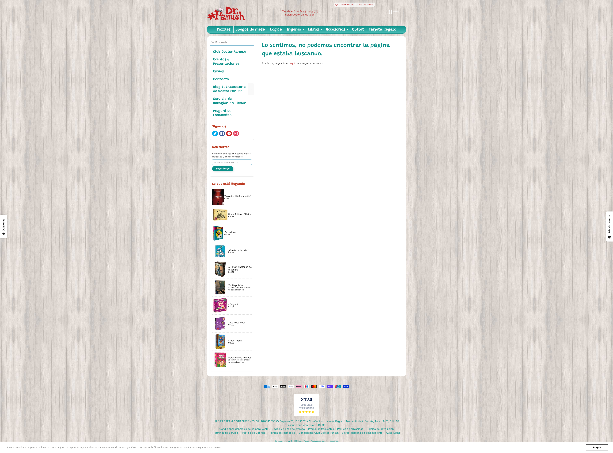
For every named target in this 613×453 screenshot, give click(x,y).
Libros (315, 30)
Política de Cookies (253, 432)
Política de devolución (380, 428)
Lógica (276, 29)
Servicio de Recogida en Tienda (229, 101)
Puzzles (224, 29)
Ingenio (296, 30)
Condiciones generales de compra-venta (244, 428)
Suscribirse (223, 169)
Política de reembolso (282, 432)
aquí (292, 63)
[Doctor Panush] (227, 13)
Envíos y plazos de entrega (288, 428)
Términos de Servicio (226, 432)
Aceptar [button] (597, 447)
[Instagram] (236, 133)
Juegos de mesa (250, 29)
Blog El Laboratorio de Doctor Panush (233, 89)
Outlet (358, 29)
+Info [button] (225, 447)
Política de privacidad (350, 428)
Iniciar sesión (347, 5)
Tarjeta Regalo (382, 29)
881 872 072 (310, 11)
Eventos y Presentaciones (226, 62)
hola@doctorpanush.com (300, 14)
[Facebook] (222, 133)
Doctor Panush (303, 441)
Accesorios (337, 30)
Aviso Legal (393, 432)
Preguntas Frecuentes (222, 113)
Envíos (218, 71)
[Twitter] (215, 133)
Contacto (221, 79)
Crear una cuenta (365, 5)
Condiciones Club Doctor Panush (319, 432)
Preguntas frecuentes (321, 428)
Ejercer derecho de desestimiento (362, 432)
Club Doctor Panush (229, 52)
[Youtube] (229, 133)
